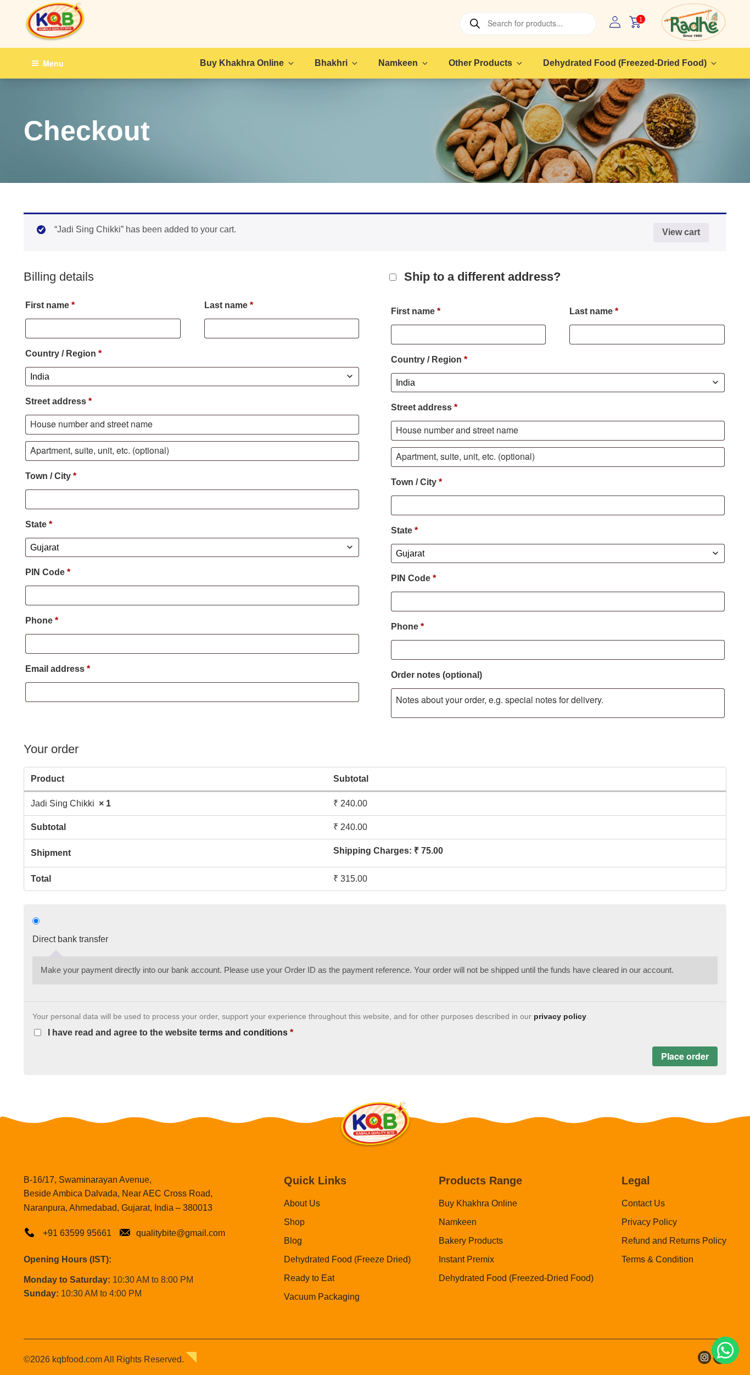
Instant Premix (466, 1259)
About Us (302, 1203)
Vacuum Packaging (322, 1296)
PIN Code (47, 572)
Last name (228, 305)
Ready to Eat (309, 1278)
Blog (293, 1240)
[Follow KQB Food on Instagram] (704, 1361)
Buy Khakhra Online (242, 63)
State (38, 524)
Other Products (480, 63)
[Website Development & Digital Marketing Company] (191, 1359)
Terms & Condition (657, 1259)
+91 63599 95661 (76, 1233)
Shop (294, 1222)
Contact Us (643, 1203)
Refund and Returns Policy (674, 1240)
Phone (41, 620)
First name (50, 305)
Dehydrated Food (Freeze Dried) (347, 1259)
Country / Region (63, 353)
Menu (53, 63)
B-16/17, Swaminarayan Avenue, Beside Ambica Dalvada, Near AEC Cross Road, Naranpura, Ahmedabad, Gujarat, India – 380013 (118, 1193)
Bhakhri (331, 63)
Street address (58, 401)
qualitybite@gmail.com (180, 1233)
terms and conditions (243, 1032)
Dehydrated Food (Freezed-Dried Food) (625, 63)
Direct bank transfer (70, 939)
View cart (681, 232)
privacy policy (560, 1016)
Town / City (50, 476)
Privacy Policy (649, 1222)
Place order (685, 1056)
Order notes (436, 675)
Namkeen (398, 63)
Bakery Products (471, 1240)
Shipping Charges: (388, 850)
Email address (57, 668)
